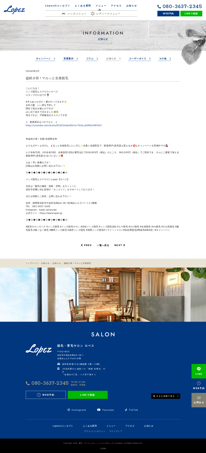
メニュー (111, 425)
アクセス (130, 425)
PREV (88, 245)
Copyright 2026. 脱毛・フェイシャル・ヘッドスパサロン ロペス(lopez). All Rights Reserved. (103, 443)
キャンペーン (43, 58)
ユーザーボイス (137, 58)
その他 (163, 58)
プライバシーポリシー (94, 431)
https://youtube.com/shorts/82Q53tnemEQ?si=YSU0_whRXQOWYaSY (64, 125)
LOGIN (103, 448)
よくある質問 (90, 425)
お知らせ (111, 58)
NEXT (118, 245)
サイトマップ (115, 431)
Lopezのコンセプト (63, 425)
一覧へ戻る (103, 245)
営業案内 (69, 58)
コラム (90, 58)
